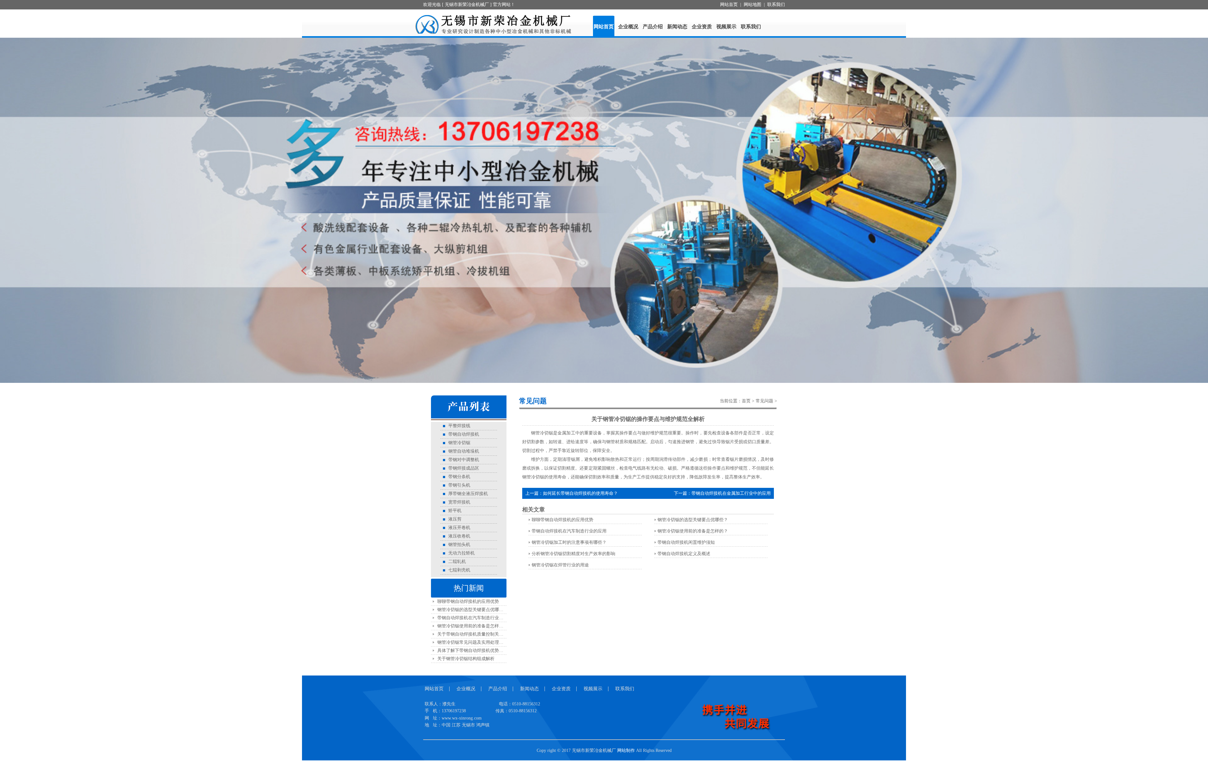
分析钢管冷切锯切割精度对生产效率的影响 (573, 553)
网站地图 (752, 4)
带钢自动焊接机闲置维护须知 (686, 542)
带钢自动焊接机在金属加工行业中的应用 (731, 493)
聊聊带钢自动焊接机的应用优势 (468, 601)
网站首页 (729, 4)
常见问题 (764, 401)
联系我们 (776, 4)
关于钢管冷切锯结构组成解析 (466, 658)
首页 (746, 401)
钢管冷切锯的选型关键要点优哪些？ (472, 609)
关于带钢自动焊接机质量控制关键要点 (474, 634)
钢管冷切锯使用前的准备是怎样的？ (472, 626)
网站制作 (626, 750)
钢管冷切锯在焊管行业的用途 (560, 565)
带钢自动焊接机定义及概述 (683, 553)
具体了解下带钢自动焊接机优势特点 (472, 650)
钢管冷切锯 (533, 477)
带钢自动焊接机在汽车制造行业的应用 (474, 617)
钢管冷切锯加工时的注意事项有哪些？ (569, 542)
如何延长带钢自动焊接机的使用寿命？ (580, 493)
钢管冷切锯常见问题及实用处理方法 (472, 642)
